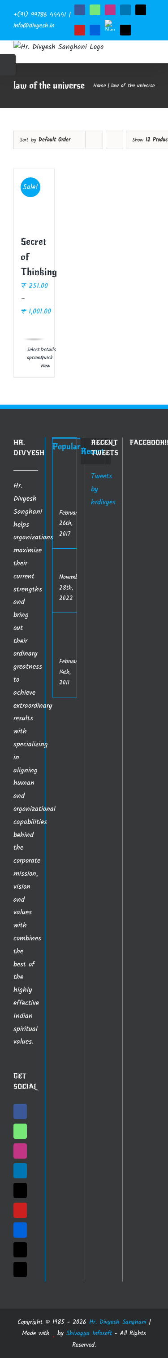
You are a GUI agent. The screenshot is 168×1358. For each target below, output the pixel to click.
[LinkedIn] (20, 1170)
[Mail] (20, 1269)
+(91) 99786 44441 (39, 15)
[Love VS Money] (70, 627)
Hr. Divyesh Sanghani (117, 1322)
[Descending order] (114, 140)
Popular (66, 446)
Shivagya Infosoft (89, 1333)
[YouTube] (20, 1210)
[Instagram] (20, 1151)
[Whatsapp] (20, 1131)
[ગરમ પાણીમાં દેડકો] (70, 479)
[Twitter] (20, 1190)
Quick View (43, 362)
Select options (30, 354)
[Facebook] (20, 1111)
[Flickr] (20, 1230)
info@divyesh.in (33, 26)
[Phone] (20, 1249)
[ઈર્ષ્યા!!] (70, 565)
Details (43, 350)
